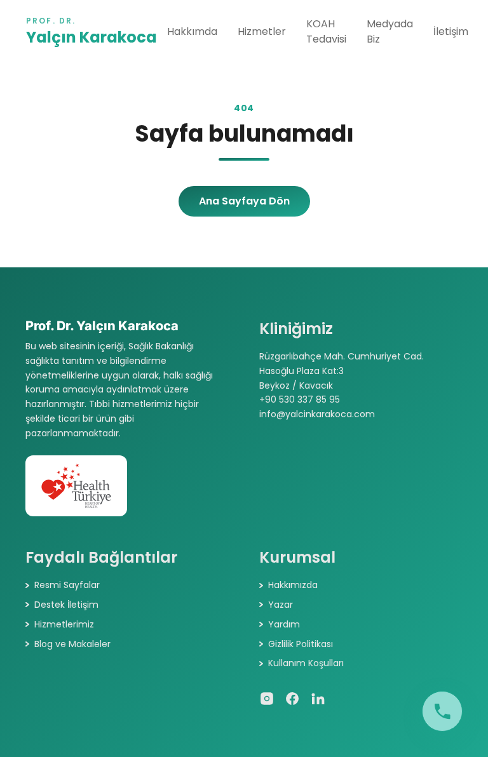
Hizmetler (262, 31)
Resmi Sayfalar (67, 585)
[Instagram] (267, 698)
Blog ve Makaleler (72, 644)
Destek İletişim (66, 604)
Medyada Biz (390, 31)
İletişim (450, 31)
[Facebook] (292, 698)
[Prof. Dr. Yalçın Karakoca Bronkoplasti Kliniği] (442, 711)
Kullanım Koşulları (306, 663)
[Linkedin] (317, 698)
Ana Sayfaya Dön (244, 201)
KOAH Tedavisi (326, 31)
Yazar (280, 604)
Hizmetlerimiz (64, 624)
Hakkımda (192, 31)
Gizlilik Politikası (300, 644)
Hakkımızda (293, 585)
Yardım (284, 624)
